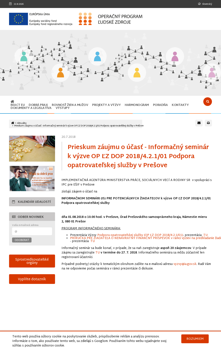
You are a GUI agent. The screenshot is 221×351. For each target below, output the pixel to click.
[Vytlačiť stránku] (208, 123)
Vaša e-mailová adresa (25, 225)
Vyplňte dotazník (32, 279)
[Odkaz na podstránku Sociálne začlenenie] (137, 73)
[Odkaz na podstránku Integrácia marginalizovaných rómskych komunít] (175, 56)
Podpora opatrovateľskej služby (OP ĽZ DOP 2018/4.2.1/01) (140, 235)
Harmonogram (137, 105)
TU (205, 235)
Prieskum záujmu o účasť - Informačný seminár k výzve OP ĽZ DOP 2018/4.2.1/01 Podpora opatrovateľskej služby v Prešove (79, 126)
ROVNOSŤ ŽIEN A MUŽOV (70, 105)
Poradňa (160, 105)
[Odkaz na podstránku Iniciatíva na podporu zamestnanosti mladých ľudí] (60, 73)
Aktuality (21, 123)
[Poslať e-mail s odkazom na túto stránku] (198, 123)
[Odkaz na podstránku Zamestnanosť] (97, 56)
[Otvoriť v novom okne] (32, 178)
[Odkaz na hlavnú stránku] (12, 102)
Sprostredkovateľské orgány (32, 261)
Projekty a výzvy (106, 105)
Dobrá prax (38, 105)
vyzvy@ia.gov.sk (185, 264)
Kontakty (180, 105)
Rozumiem (195, 339)
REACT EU (18, 105)
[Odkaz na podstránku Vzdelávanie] (24, 56)
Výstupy (63, 108)
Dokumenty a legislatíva (31, 108)
